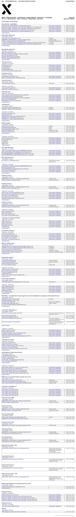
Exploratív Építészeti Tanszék (26, 1)
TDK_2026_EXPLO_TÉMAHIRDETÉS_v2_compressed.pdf (14, 25)
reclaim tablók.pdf (5, 69)
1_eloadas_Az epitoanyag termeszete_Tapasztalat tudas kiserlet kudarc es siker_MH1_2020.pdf (21, 42)
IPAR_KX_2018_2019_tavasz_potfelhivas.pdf (11, 192)
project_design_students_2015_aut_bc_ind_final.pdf (12, 371)
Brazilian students (69, 18)
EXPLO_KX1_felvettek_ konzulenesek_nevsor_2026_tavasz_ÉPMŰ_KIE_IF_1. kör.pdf (19, 28)
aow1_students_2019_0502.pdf (8, 392)
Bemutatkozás (11, 17)
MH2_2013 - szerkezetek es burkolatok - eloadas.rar (12, 53)
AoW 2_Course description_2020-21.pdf (10, 318)
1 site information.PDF (6, 355)
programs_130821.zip (6, 330)
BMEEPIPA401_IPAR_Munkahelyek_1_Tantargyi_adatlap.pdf (14, 39)
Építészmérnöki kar (11, 1)
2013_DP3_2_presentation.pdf (8, 272)
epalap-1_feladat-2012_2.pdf (8, 138)
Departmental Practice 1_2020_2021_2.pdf (11, 459)
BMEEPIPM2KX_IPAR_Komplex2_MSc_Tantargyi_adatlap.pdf (14, 400)
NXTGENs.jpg (5, 65)
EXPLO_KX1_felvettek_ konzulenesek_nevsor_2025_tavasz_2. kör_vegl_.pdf (17, 500)
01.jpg (3, 140)
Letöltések (24, 18)
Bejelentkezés (70, 1)
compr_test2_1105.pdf (6, 233)
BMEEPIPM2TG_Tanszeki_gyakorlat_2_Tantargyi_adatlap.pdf (14, 440)
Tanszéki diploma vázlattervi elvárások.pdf (10, 96)
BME (3, 1)
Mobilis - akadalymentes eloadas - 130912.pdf (11, 77)
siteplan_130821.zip (6, 331)
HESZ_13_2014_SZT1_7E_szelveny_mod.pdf (11, 274)
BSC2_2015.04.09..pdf (6, 167)
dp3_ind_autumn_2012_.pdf (8, 270)
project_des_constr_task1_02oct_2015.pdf (10, 368)
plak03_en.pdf (5, 221)
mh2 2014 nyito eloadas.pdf (7, 55)
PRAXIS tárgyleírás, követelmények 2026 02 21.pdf (12, 511)
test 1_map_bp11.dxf (6, 211)
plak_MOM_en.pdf (6, 225)
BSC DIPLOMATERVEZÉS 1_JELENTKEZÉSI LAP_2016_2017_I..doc (16, 154)
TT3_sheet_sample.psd (7, 264)
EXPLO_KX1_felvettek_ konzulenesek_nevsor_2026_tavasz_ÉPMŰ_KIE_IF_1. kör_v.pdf (20, 27)
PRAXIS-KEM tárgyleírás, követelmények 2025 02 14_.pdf (13, 281)
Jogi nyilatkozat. (71, 515)
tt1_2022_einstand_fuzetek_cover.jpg (9, 70)
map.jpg (3, 226)
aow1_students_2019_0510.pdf (8, 393)
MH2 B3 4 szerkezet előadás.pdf (8, 56)
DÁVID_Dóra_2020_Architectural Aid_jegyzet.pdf (12, 381)
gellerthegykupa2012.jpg (7, 127)
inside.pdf (4, 488)
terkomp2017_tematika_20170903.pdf (10, 107)
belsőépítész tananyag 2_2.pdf (8, 300)
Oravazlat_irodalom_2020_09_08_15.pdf (10, 250)
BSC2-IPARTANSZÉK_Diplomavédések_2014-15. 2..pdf (13, 168)
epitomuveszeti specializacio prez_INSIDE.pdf (11, 486)
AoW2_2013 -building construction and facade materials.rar (14, 335)
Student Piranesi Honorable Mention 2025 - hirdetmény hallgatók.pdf (16, 31)
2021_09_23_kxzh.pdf (6, 214)
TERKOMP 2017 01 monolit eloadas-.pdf (10, 117)
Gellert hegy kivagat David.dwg (8, 129)
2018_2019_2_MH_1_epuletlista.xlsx (9, 38)
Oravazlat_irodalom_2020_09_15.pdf (9, 252)
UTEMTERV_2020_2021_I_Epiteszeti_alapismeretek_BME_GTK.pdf (16, 247)
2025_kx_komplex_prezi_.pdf (8, 494)
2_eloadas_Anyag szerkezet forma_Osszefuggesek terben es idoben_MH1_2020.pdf (19, 44)
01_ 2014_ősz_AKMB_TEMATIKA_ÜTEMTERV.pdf (12, 304)
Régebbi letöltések (6, 32)
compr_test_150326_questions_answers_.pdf (11, 345)
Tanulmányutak (11, 18)
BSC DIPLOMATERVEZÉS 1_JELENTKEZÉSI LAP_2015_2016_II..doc (16, 153)
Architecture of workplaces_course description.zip (12, 333)
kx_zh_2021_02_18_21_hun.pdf (8, 196)
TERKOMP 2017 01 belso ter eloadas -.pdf (10, 119)
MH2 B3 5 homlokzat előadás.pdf (8, 58)
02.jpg (3, 142)
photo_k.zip (4, 212)
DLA (5, 18)
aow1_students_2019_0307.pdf (8, 391)
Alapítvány (40, 18)
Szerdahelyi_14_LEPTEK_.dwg (8, 89)
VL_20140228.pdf (5, 292)
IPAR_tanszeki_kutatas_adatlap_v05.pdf (10, 380)
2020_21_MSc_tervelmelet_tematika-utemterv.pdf (12, 417)
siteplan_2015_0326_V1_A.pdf (8, 344)
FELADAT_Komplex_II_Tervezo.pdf (9, 206)
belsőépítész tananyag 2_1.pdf (8, 299)
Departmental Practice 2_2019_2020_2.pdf (11, 468)
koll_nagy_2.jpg (5, 139)
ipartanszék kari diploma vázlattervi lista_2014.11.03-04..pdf (14, 97)
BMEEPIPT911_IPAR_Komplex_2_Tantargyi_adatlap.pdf (13, 205)
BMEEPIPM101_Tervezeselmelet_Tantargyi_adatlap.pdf (13, 418)
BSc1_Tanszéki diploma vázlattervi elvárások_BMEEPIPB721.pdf (15, 150)
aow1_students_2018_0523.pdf (8, 389)
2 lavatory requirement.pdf (7, 262)
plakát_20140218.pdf (6, 286)
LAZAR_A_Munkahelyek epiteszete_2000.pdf (11, 41)
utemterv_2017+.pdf (6, 126)
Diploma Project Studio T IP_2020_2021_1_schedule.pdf (13, 476)
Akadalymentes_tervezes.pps (8, 76)
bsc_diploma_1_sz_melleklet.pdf (8, 160)
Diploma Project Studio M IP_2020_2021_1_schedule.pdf (13, 448)
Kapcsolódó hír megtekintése (55, 25)
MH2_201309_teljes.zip (7, 52)
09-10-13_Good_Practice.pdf (8, 235)
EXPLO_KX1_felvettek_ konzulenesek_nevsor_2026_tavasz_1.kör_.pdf (16, 29)
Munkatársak (31, 17)
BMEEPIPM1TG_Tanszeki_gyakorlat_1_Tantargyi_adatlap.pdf (14, 432)
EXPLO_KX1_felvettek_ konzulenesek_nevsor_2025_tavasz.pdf (15, 496)
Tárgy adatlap (5, 36)
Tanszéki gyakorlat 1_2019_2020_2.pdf (10, 433)
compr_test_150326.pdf (7, 342)
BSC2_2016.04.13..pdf (6, 171)
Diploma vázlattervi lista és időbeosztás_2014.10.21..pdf (13, 95)
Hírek (3, 17)
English (71, 17)
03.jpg (3, 143)
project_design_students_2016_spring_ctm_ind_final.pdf (13, 373)
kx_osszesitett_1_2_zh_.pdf (7, 237)
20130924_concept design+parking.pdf (10, 334)
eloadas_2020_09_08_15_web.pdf (9, 249)
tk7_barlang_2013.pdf (6, 113)
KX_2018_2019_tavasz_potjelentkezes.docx (11, 194)
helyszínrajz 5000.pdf (6, 131)
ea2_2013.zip (5, 114)
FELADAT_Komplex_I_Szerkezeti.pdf (9, 180)
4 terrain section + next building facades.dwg (11, 359)
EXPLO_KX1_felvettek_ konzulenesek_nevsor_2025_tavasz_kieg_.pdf (16, 497)
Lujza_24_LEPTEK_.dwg (7, 87)
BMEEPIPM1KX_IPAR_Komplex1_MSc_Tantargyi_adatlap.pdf (14, 425)
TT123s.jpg (4, 66)
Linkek (18, 18)
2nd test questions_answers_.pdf (8, 236)
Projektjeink (32, 18)
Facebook (48, 17)
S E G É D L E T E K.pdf (7, 301)
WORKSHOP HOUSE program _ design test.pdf (11, 198)
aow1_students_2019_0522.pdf (8, 395)
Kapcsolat (40, 17)
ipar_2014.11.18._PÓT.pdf (7, 99)
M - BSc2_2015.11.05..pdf (7, 170)
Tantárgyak (21, 17)
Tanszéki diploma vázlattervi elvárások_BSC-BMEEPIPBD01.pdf (15, 166)
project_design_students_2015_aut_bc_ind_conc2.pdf (13, 370)
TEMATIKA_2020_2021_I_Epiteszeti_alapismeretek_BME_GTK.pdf (15, 246)
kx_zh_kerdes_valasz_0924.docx (9, 215)
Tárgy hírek (4, 50)
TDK (3, 18)
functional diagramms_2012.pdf (8, 269)
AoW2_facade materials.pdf (7, 317)
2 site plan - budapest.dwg (7, 356)
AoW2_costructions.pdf (6, 315)
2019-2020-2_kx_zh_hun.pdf (8, 195)
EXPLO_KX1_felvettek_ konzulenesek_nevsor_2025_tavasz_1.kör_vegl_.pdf (17, 499)
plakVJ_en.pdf (5, 223)
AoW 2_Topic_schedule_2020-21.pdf (9, 321)
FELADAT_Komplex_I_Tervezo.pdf (9, 188)
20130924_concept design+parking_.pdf (10, 313)
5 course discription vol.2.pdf (8, 361)
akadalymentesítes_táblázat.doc (8, 303)
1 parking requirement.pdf (7, 260)
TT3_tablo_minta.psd (6, 83)
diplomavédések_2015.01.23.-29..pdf (9, 100)
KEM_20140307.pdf (6, 287)
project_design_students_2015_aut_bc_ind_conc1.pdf (13, 367)
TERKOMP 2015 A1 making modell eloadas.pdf (11, 116)
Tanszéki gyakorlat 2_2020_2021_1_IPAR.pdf (11, 441)
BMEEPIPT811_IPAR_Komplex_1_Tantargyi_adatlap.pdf (13, 186)
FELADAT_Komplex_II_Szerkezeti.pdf (9, 410)
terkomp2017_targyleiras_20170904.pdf (10, 109)
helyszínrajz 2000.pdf (6, 130)
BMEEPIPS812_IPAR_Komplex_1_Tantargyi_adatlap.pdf (13, 178)
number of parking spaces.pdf (8, 263)
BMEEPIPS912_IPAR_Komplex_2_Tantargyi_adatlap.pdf (13, 409)
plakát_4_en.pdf (5, 222)
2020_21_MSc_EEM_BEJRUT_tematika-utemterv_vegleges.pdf (15, 382)
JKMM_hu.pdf (5, 290)
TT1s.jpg (4, 68)
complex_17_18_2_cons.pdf (8, 347)
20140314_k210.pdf (6, 289)
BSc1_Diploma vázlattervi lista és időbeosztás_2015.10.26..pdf (14, 152)
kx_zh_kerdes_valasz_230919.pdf (9, 506)
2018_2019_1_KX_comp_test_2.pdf (9, 239)
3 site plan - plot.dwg (6, 358)
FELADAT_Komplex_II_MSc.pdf (8, 402)
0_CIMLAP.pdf (5, 273)
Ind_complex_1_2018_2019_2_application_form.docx (13, 348)
